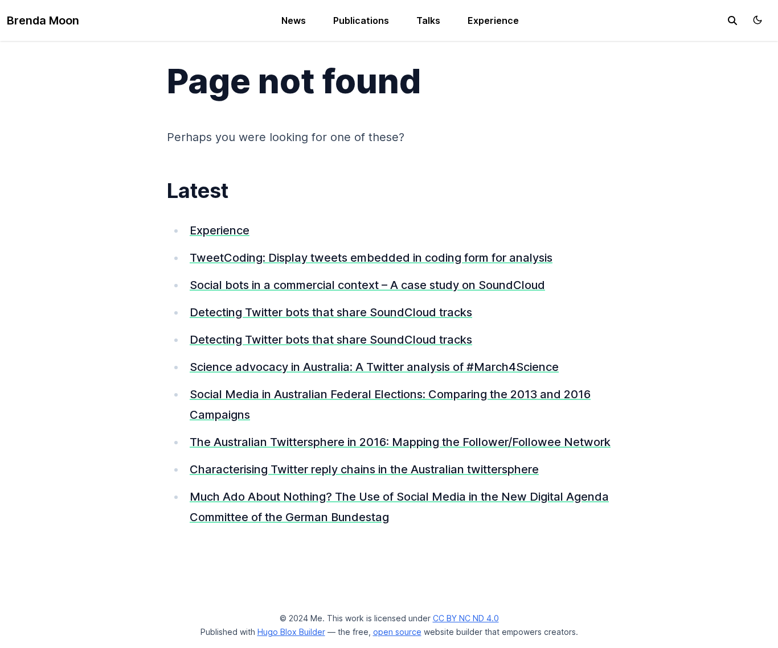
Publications (361, 20)
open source (397, 632)
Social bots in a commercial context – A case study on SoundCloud (367, 285)
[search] (732, 20)
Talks (428, 20)
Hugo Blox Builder (291, 632)
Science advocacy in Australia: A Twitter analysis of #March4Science (374, 367)
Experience (493, 20)
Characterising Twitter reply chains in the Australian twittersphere (364, 469)
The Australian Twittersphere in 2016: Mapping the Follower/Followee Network (400, 442)
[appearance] (757, 20)
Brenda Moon (43, 20)
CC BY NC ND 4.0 (466, 618)
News (293, 20)
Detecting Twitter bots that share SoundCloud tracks (331, 312)
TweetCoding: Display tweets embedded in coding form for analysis (371, 258)
